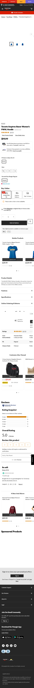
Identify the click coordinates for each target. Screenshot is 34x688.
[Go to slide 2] (17, 44)
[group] (6, 382)
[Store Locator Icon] (2, 5)
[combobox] (18, 455)
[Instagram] (11, 645)
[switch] (17, 320)
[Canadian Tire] (4, 1)
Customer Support (6, 587)
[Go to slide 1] (11, 44)
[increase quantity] (13, 217)
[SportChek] (12, 1)
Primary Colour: (6, 158)
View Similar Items (20, 135)
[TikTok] (7, 645)
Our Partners (5, 593)
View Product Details (7, 135)
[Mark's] (21, 1)
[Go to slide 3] (23, 44)
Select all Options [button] (14, 223)
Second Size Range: (7, 176)
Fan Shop (9, 17)
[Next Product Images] (31, 34)
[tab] (6, 194)
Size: (3, 167)
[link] (8, 132)
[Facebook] (3, 645)
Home (3, 17)
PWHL (16, 17)
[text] (12, 266)
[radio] (4, 161)
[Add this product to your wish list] (30, 221)
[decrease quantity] (2, 217)
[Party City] (30, 1)
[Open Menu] (2, 9)
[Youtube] (15, 645)
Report (21, 484)
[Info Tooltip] (10, 210)
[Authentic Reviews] (9, 405)
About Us (4, 599)
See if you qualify (17, 150)
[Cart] (31, 9)
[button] (12, 259)
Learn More (5, 632)
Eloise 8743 (5, 470)
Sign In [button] (17, 576)
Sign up (5, 621)
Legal (3, 605)
